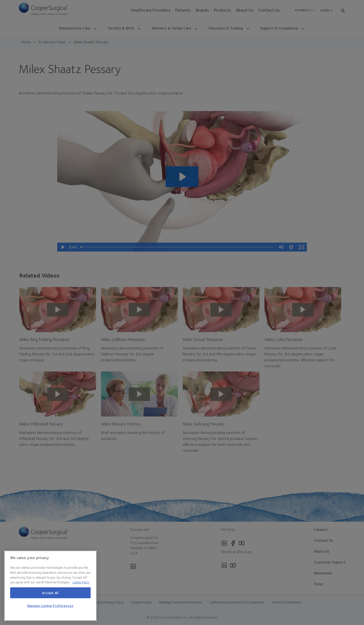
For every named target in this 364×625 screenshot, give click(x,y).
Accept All (50, 593)
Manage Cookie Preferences (50, 606)
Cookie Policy (80, 582)
